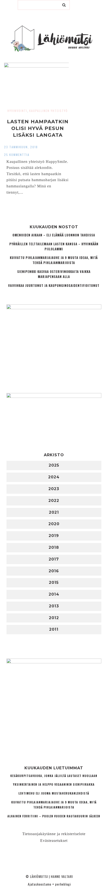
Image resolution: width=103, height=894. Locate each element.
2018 (54, 547)
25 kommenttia (16, 155)
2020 (53, 524)
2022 (53, 500)
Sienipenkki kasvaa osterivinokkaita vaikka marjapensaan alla (54, 274)
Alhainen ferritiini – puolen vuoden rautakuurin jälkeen (53, 816)
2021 (54, 512)
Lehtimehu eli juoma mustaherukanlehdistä (53, 793)
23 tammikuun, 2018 (21, 147)
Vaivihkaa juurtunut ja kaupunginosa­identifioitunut (53, 285)
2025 (54, 465)
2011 (53, 629)
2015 (54, 582)
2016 (54, 571)
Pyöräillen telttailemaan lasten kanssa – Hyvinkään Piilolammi (53, 246)
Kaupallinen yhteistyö (48, 111)
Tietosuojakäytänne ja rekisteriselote (54, 834)
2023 (53, 489)
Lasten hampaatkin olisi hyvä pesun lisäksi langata (38, 128)
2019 (54, 535)
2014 (54, 594)
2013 (54, 606)
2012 (54, 618)
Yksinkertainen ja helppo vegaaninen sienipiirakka (54, 784)
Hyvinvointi (17, 111)
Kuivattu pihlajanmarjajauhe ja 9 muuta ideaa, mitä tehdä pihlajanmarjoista (54, 260)
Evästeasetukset (54, 841)
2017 (54, 559)
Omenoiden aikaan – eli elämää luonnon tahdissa (53, 235)
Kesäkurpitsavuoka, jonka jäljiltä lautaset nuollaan (53, 776)
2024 (53, 477)
